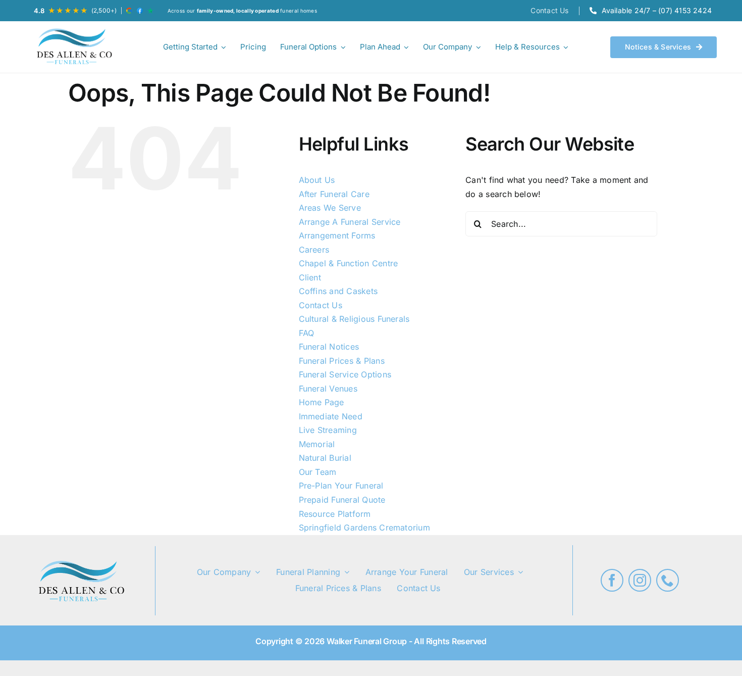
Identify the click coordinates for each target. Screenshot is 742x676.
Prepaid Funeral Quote (342, 500)
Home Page (321, 402)
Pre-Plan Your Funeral (341, 485)
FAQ (306, 333)
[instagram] (639, 580)
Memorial (317, 444)
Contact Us (320, 305)
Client (310, 277)
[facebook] (612, 580)
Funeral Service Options (345, 374)
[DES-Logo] (73, 47)
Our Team (318, 472)
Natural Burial (325, 458)
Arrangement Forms (337, 235)
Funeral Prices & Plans (342, 361)
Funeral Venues (328, 388)
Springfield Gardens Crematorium (364, 527)
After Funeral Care (334, 194)
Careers (314, 250)
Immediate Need (330, 416)
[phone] (667, 580)
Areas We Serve (330, 208)
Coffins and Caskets (338, 291)
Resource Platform (335, 514)
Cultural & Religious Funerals (354, 319)
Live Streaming (328, 430)
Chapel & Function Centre (348, 263)
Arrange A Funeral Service (350, 222)
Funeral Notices (329, 347)
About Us (317, 180)
